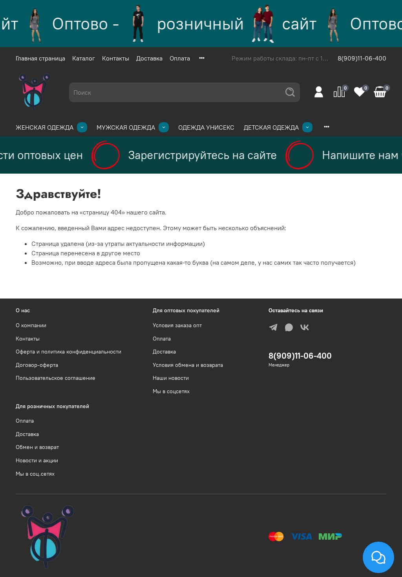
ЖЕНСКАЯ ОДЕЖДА (44, 127)
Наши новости (171, 377)
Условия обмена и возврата (188, 364)
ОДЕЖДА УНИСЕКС (206, 127)
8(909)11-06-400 (362, 58)
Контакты (115, 58)
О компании (31, 325)
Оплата (180, 58)
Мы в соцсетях (171, 391)
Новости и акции (37, 460)
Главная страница (40, 58)
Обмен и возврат (37, 447)
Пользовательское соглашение (55, 377)
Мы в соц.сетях (35, 473)
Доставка (149, 58)
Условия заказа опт (177, 325)
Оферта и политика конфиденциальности (68, 351)
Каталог (83, 58)
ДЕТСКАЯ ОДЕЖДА (271, 127)
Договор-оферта (37, 364)
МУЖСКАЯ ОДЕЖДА (126, 127)
